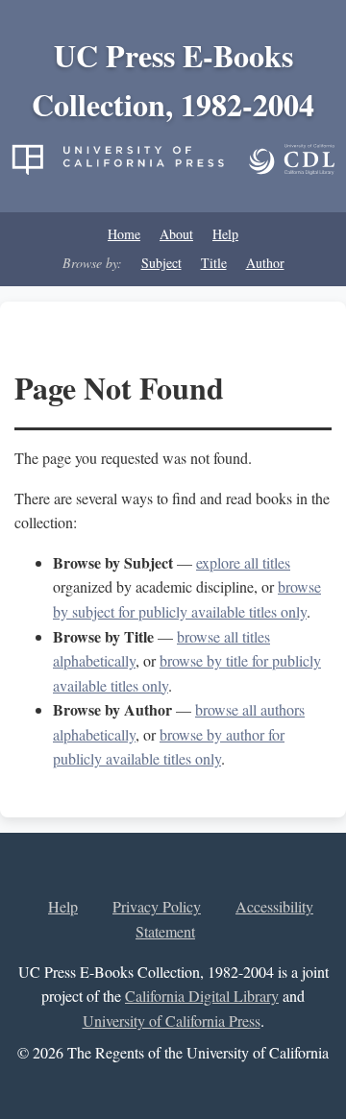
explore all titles (243, 562)
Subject (161, 263)
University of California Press (171, 1020)
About (176, 234)
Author (265, 263)
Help (225, 234)
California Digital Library (202, 995)
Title (214, 263)
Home (124, 234)
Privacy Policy (156, 906)
